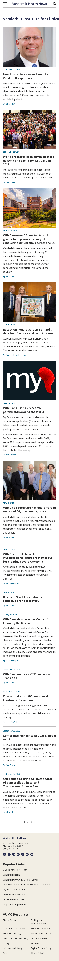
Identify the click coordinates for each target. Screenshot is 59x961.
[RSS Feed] (4, 854)
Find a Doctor (9, 920)
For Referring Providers (14, 899)
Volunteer (35, 943)
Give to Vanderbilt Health (15, 869)
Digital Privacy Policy (41, 948)
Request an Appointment (15, 904)
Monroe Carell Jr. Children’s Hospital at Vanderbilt (27, 884)
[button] (5, 3)
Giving (6, 943)
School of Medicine (40, 928)
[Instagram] (18, 854)
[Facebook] (9, 854)
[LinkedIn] (27, 854)
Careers (7, 953)
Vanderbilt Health (11, 874)
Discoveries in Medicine (14, 894)
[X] (22, 854)
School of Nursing (12, 933)
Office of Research (40, 938)
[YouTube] (13, 854)
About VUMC (37, 953)
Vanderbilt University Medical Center (20, 879)
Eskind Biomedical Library (15, 938)
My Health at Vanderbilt (14, 889)
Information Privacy (12, 948)
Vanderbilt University (41, 933)
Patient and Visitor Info (14, 928)
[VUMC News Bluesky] (31, 854)
